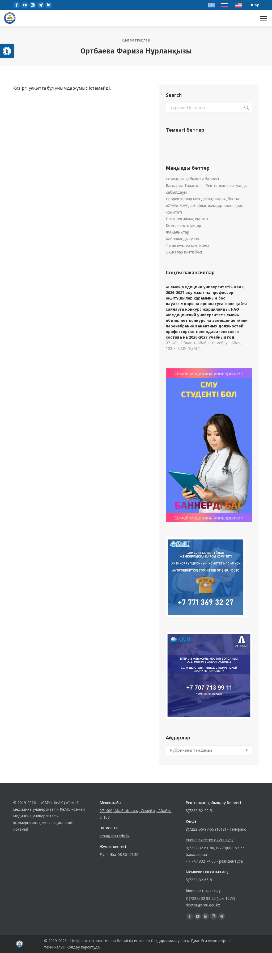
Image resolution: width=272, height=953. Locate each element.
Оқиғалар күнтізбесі (184, 252)
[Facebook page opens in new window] (16, 5)
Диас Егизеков (204, 940)
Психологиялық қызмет (187, 218)
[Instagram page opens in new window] (32, 5)
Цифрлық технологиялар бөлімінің (101, 940)
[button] (7, 51)
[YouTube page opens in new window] (24, 5)
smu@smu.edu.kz (115, 835)
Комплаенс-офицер (183, 225)
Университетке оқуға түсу (209, 839)
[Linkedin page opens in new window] (48, 5)
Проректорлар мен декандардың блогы (202, 198)
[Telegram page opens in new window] (40, 5)
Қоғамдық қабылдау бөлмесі (192, 178)
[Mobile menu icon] (263, 18)
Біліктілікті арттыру (203, 890)
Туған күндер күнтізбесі (187, 245)
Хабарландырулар (182, 238)
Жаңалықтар (177, 232)
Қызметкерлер (136, 40)
